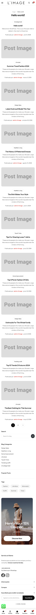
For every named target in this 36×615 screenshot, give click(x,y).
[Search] (33, 436)
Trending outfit (18, 361)
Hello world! (18, 26)
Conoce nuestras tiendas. (15, 563)
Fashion (5, 486)
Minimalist (25, 486)
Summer (13, 491)
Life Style (15, 486)
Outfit (5, 491)
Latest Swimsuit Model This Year (18, 109)
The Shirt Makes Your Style (18, 194)
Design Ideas (18, 105)
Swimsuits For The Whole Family (18, 323)
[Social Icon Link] (3, 575)
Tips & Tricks (18, 233)
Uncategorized (18, 22)
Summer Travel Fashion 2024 (18, 66)
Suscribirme (28, 598)
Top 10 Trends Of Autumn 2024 (18, 365)
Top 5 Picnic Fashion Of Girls (18, 280)
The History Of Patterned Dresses (18, 152)
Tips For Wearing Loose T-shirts (18, 237)
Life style (18, 62)
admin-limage (18, 35)
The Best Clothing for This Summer (18, 408)
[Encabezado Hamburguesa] (3, 3)
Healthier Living (18, 147)
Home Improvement (18, 276)
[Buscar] (29, 3)
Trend (22, 491)
